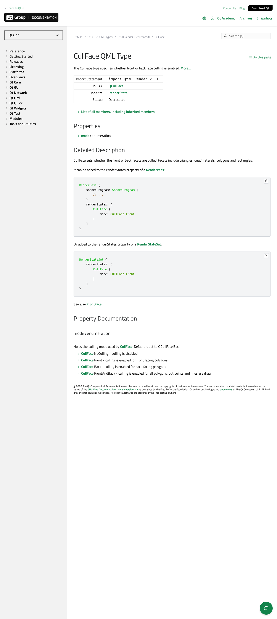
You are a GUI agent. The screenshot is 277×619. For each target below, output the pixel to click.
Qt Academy (226, 18)
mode (85, 135)
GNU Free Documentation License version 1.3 (113, 389)
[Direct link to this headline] (102, 126)
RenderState (118, 92)
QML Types (106, 36)
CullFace (126, 346)
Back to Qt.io (16, 8)
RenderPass (155, 169)
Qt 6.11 (78, 36)
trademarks (226, 389)
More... (185, 68)
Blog (242, 8)
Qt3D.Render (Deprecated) (134, 36)
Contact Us (229, 8)
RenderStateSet (149, 244)
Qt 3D (90, 36)
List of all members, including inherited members (118, 111)
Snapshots (265, 18)
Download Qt (260, 8)
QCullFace (116, 85)
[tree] (33, 88)
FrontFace (94, 304)
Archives (246, 18)
